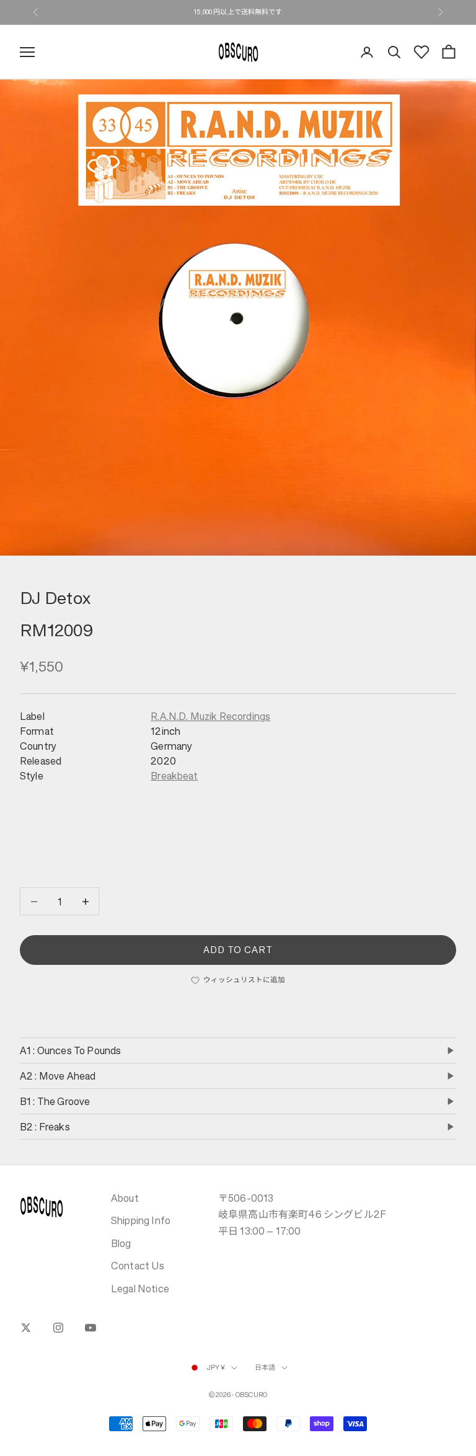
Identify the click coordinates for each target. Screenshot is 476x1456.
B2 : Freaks (45, 1127)
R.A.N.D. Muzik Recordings (210, 716)
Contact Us (138, 1265)
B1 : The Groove (55, 1101)
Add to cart (238, 949)
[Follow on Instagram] (58, 1327)
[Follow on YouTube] (90, 1327)
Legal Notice (140, 1288)
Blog (121, 1243)
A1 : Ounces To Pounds (70, 1050)
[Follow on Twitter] (26, 1327)
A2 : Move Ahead (57, 1076)
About (125, 1198)
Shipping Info (140, 1220)
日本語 (265, 1367)
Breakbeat (174, 776)
